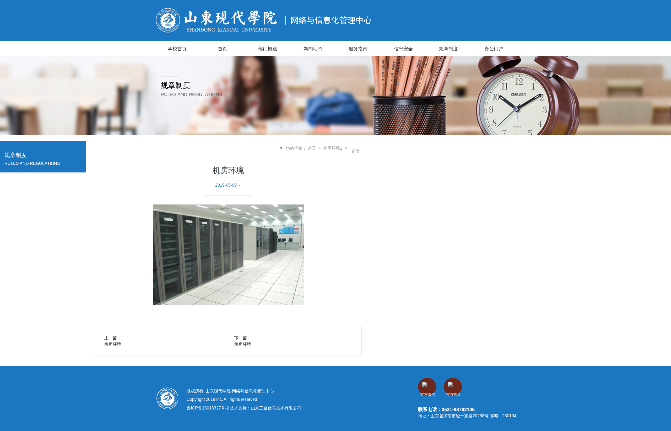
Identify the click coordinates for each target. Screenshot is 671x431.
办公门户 (493, 48)
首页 (222, 48)
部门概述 (267, 48)
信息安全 (403, 48)
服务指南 (358, 48)
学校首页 (177, 48)
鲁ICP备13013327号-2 (208, 408)
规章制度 (448, 48)
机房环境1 (332, 148)
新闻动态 (313, 48)
